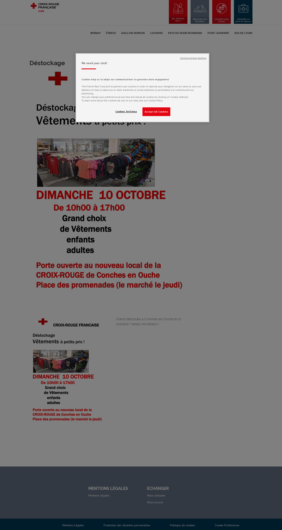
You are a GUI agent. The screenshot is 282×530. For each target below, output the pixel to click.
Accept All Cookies (156, 111)
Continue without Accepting (193, 58)
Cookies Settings (126, 111)
